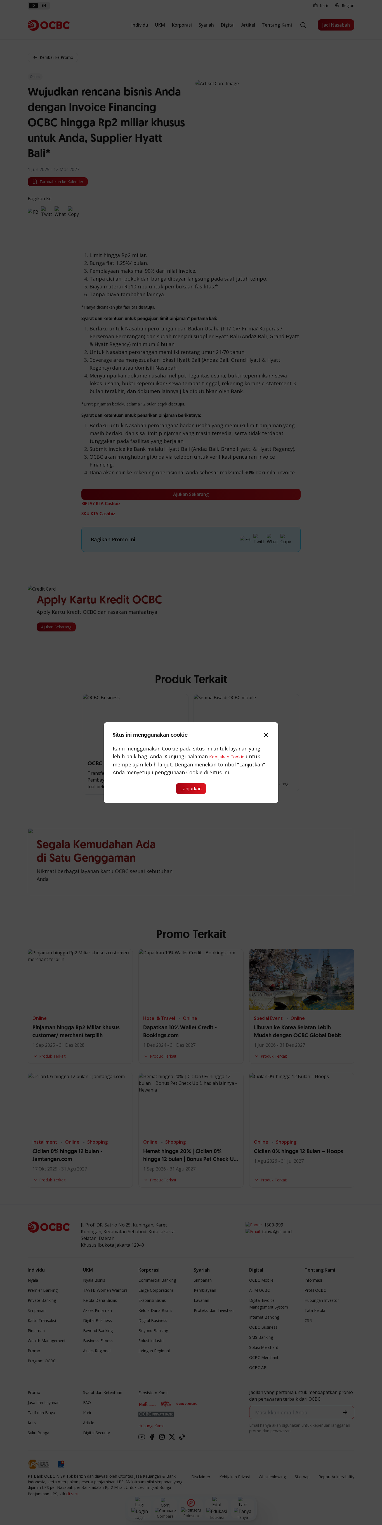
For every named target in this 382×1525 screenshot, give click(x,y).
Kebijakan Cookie (226, 756)
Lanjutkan (191, 788)
